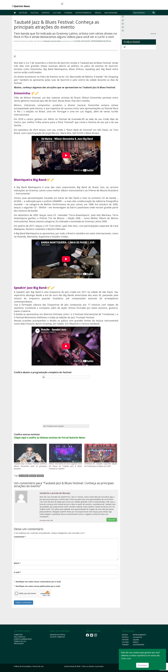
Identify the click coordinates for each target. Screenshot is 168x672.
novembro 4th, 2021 (46, 520)
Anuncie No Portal (57, 635)
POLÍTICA (34, 12)
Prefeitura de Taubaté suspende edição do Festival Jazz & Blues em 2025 (100, 464)
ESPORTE (45, 12)
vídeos (135, 642)
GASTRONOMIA (110, 12)
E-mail (17, 572)
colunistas (137, 637)
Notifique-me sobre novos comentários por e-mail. (38, 581)
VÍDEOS (98, 12)
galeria (136, 640)
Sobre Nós (18, 635)
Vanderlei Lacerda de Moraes (55, 493)
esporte (125, 640)
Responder (112, 520)
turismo (125, 644)
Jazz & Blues (23, 476)
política (125, 637)
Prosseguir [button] (142, 665)
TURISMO (68, 12)
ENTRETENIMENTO (83, 12)
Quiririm (32, 476)
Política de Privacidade (22, 666)
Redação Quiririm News (52, 41)
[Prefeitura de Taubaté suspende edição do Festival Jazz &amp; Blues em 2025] (100, 453)
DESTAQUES (85, 41)
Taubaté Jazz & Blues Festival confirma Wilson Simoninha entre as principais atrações (30, 466)
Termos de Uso (20, 641)
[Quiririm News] (30, 6)
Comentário (20, 537)
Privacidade (19, 643)
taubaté (40, 476)
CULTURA (57, 12)
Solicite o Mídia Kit (57, 637)
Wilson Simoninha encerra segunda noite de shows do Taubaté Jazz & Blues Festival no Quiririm (65, 466)
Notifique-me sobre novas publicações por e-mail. (38, 586)
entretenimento (139, 635)
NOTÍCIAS (23, 12)
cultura (125, 642)
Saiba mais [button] (126, 658)
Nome (17, 563)
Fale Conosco (19, 637)
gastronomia (138, 644)
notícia (125, 635)
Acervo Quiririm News (23, 639)
